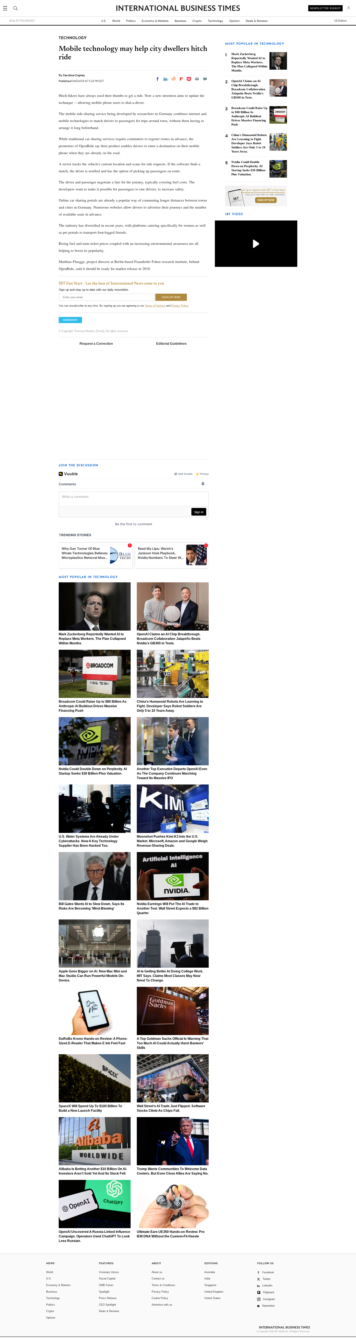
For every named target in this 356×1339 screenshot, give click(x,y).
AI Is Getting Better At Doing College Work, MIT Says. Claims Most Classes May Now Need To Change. (170, 976)
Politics (131, 21)
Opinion (234, 21)
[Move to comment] (205, 79)
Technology (215, 21)
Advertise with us (162, 1304)
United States (212, 1298)
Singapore (210, 1285)
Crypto (197, 21)
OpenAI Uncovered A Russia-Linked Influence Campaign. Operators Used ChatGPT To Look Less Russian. (94, 1236)
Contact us (158, 1278)
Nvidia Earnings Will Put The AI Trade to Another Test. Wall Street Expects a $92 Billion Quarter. (172, 908)
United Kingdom (213, 1291)
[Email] (197, 79)
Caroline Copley (74, 75)
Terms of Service (155, 305)
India (207, 1278)
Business (180, 21)
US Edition (340, 20)
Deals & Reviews (257, 21)
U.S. (103, 21)
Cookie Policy (160, 1298)
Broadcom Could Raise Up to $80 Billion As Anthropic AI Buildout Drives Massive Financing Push (92, 706)
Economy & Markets (155, 21)
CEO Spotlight (107, 1304)
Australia (209, 1272)
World (116, 21)
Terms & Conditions (163, 1285)
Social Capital (107, 1278)
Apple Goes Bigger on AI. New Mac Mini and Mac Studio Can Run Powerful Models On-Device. (93, 976)
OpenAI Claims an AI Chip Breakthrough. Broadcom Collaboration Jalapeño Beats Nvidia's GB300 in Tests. (168, 638)
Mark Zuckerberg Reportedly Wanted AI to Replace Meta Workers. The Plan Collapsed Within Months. (92, 638)
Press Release (107, 1298)
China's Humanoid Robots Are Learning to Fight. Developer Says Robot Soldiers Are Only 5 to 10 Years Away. (170, 706)
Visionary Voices (109, 1272)
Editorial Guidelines (171, 343)
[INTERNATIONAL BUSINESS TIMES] (178, 8)
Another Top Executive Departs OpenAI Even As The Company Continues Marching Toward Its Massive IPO (172, 773)
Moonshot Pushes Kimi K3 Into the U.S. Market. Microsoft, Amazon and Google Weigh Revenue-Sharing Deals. (172, 841)
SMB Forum (106, 1285)
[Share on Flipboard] (181, 79)
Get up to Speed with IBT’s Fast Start (263, 190)
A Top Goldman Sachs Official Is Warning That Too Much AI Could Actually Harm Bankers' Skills (172, 1043)
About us (157, 1272)
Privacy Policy (179, 305)
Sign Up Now (266, 200)
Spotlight (104, 1291)
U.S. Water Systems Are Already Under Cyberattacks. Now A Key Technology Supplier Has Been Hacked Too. (89, 841)
